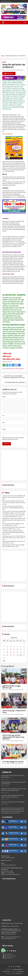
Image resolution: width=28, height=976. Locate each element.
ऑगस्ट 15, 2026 (5, 689)
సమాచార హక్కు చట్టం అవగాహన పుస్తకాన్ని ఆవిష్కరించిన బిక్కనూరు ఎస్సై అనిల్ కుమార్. (13, 737)
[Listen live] (3, 821)
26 (10, 655)
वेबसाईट (4, 429)
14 (17, 649)
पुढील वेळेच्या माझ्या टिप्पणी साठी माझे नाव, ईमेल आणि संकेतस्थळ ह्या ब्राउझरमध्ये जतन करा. (13, 438)
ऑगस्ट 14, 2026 (5, 714)
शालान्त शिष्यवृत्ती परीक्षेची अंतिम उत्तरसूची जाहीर (14, 382)
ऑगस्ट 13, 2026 (5, 763)
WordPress (19, 973)
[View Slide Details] (14, 78)
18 (7, 652)
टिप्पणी (4, 397)
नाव (3, 415)
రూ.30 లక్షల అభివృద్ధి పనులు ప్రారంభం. (13, 761)
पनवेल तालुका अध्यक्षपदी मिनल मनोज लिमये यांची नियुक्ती (12, 802)
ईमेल (3, 422)
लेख (5, 62)
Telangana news (7, 682)
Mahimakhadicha (18, 969)
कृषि (3, 62)
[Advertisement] (14, 39)
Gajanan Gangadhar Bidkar (16, 70)
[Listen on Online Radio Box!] (25, 821)
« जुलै (3, 661)
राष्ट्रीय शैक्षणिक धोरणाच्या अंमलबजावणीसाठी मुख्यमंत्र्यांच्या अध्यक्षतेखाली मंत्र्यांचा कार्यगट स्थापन (14, 376)
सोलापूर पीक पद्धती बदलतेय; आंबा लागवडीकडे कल (14, 368)
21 (17, 652)
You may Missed (8, 666)
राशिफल (7, 493)
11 (7, 649)
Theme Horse (20, 971)
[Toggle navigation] (3, 22)
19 (10, 652)
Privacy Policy (6, 971)
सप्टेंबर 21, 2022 (5, 70)
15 (20, 649)
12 (10, 649)
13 (14, 649)
